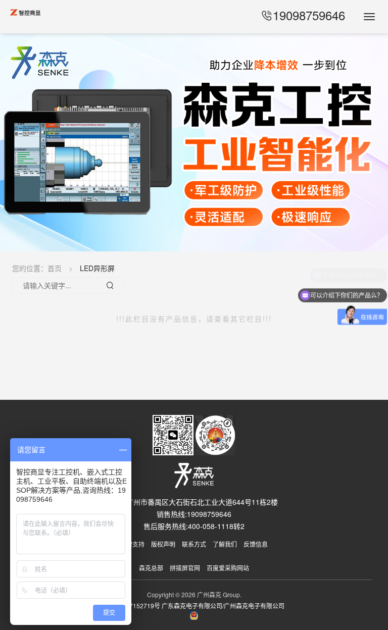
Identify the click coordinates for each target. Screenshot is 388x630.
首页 (54, 268)
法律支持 (132, 544)
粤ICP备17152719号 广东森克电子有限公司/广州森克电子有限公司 (194, 605)
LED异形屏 (97, 268)
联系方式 (194, 544)
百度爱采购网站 (228, 567)
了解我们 (225, 544)
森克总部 (151, 567)
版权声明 (163, 544)
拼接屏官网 (185, 567)
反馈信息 (256, 544)
